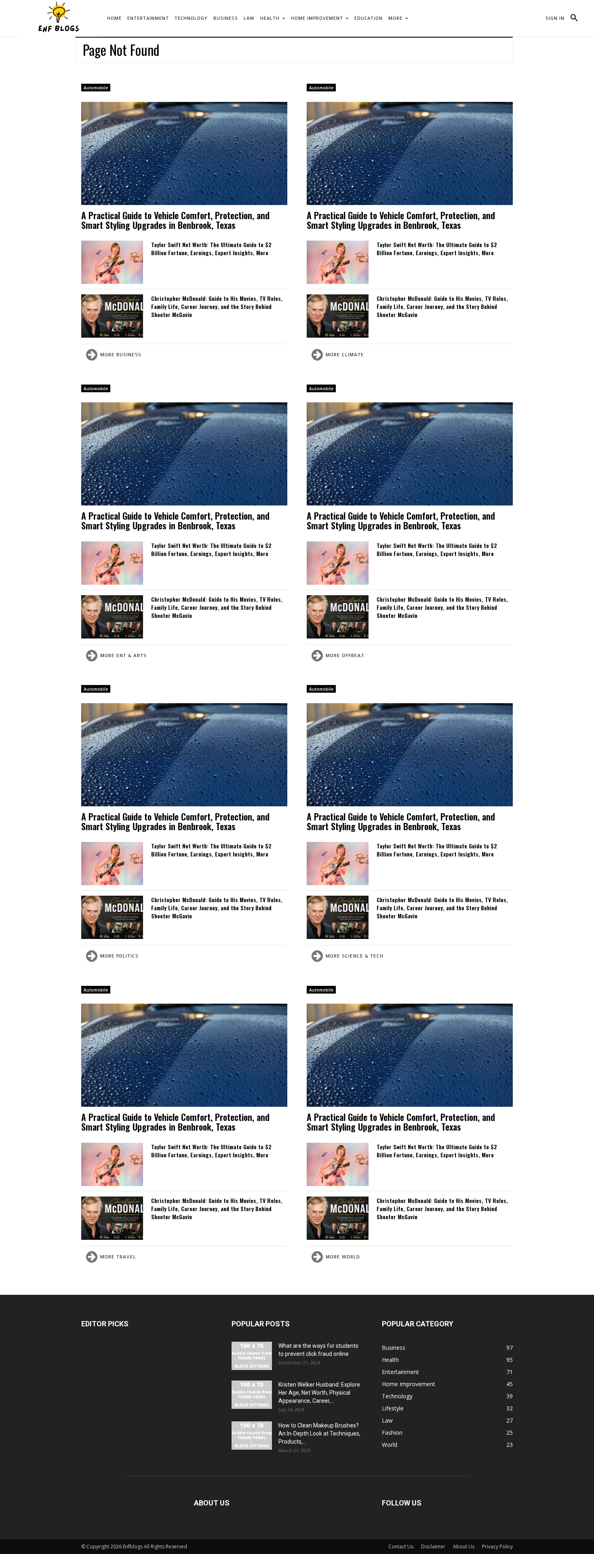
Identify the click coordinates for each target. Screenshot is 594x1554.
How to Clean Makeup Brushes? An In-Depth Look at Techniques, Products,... (319, 1433)
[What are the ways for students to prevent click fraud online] (252, 1356)
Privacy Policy (497, 1546)
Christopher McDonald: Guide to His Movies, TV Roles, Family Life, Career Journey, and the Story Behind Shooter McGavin (216, 306)
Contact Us (400, 1546)
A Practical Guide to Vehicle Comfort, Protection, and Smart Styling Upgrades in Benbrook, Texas (175, 220)
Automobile (96, 88)
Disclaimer (433, 1546)
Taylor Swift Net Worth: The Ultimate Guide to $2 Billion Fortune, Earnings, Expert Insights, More (211, 248)
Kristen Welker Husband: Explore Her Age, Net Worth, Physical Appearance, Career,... (319, 1392)
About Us (463, 1546)
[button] (574, 18)
